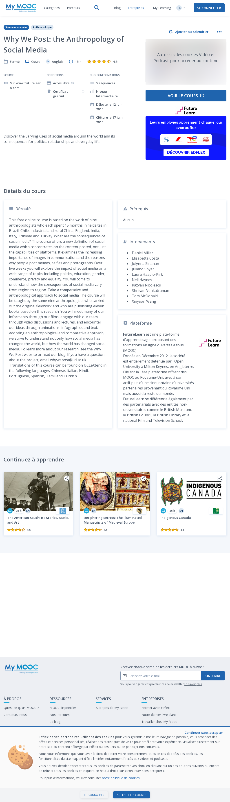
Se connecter (209, 8)
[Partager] (66, 478)
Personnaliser (94, 795)
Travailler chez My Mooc (159, 721)
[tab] (52, 8)
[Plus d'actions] (219, 32)
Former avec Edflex (156, 708)
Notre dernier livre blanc (159, 714)
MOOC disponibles (63, 708)
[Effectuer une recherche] (97, 7)
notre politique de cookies (121, 778)
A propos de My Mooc (112, 708)
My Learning (162, 8)
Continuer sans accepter (204, 732)
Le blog (55, 721)
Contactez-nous (15, 714)
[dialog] (115, 764)
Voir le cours (183, 95)
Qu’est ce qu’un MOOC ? (21, 708)
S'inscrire (213, 676)
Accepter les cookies (131, 795)
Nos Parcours (60, 714)
